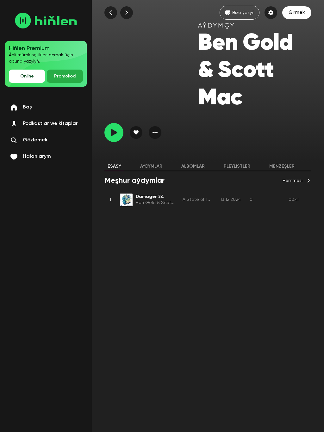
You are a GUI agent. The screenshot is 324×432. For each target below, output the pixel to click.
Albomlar (193, 166)
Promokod (65, 76)
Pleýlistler (237, 166)
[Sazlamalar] (271, 12)
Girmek (297, 12)
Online (27, 76)
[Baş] (46, 20)
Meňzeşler (282, 166)
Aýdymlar (151, 166)
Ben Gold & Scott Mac (159, 203)
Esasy (114, 166)
